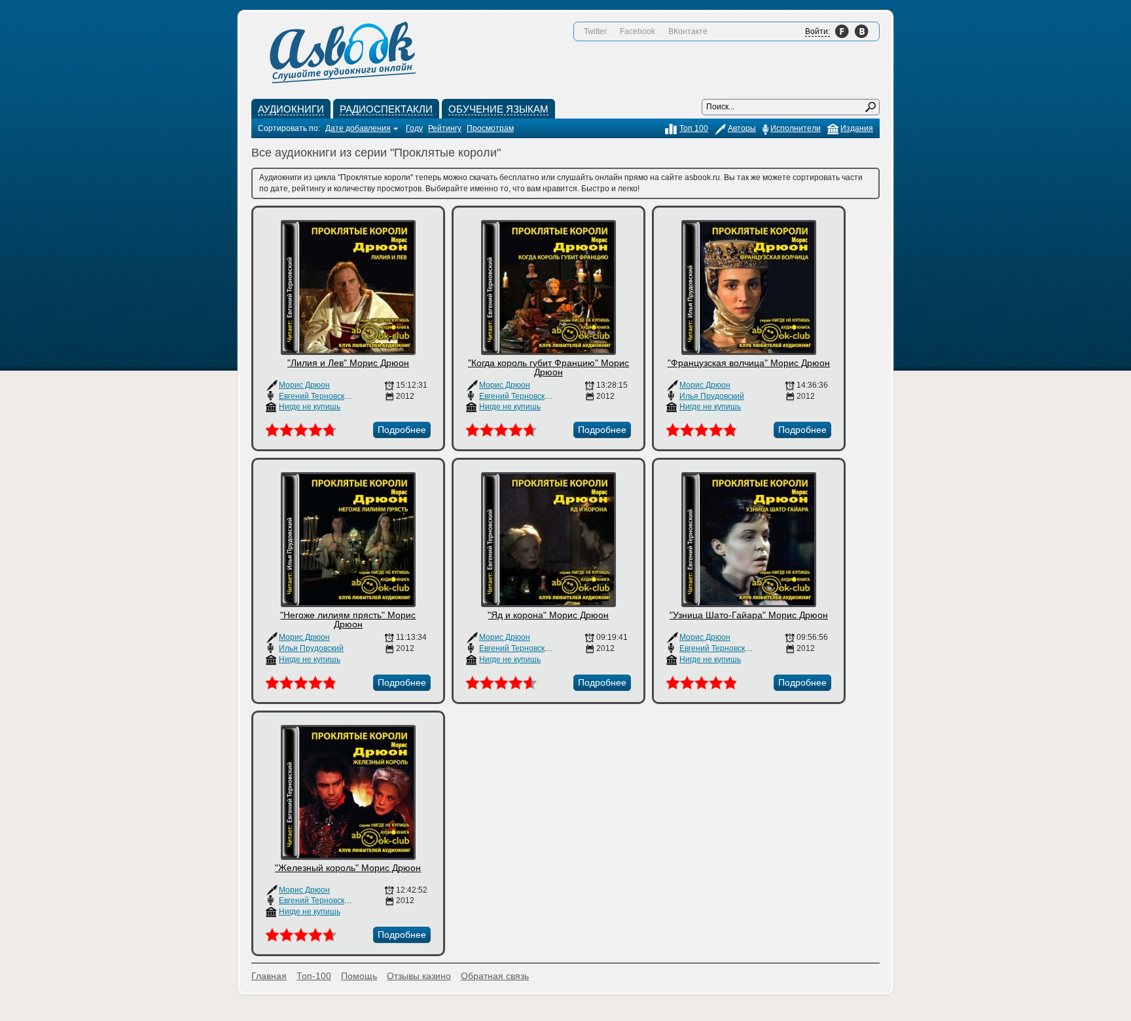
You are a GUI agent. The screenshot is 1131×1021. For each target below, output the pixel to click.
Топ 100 (693, 128)
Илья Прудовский (711, 396)
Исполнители (795, 128)
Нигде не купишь (309, 406)
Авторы (742, 128)
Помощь (359, 976)
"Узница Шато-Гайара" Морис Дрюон (749, 615)
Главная (269, 976)
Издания (856, 128)
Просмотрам (490, 128)
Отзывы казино (419, 976)
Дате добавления (358, 128)
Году (414, 128)
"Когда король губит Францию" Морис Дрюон (548, 367)
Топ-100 (313, 976)
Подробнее (402, 429)
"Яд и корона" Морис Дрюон (548, 615)
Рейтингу (444, 128)
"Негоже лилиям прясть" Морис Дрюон (348, 619)
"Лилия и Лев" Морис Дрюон (348, 363)
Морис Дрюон (304, 385)
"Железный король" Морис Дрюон (348, 868)
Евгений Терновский (316, 396)
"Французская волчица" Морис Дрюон (749, 363)
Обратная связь (495, 976)
